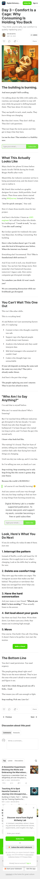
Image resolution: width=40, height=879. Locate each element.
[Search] (36, 760)
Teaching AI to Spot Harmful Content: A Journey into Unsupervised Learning (14, 791)
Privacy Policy (27, 857)
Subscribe (27, 3)
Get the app (30, 869)
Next (32, 717)
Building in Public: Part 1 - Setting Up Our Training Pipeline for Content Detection (14, 798)
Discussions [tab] (19, 761)
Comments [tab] (7, 733)
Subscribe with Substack (21, 847)
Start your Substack (14, 869)
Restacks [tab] (16, 733)
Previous (9, 717)
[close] (33, 808)
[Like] (4, 41)
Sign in (35, 3)
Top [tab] (4, 761)
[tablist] (11, 732)
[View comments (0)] (9, 41)
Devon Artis (11, 34)
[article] (20, 775)
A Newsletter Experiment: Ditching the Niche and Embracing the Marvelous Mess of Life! (14, 770)
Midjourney (12, 198)
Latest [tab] (10, 761)
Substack (9, 874)
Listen (35, 35)
